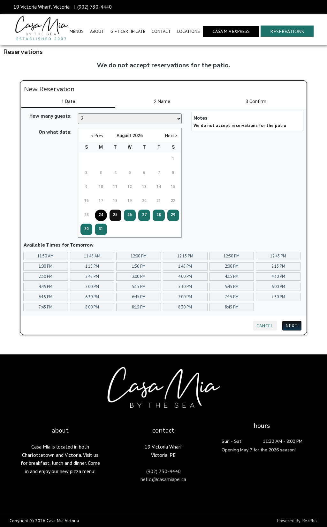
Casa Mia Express (231, 31)
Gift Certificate (127, 31)
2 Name (162, 101)
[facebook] (295, 7)
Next (292, 326)
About (97, 31)
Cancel (264, 326)
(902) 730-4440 (94, 7)
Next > (171, 135)
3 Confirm (256, 101)
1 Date (68, 101)
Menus (77, 31)
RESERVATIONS (287, 31)
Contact (161, 31)
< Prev (97, 135)
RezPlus (309, 520)
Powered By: (289, 520)
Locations (188, 31)
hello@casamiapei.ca (163, 479)
